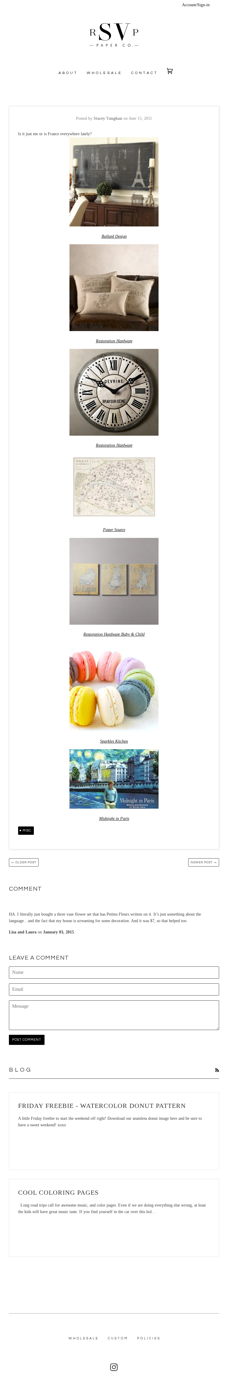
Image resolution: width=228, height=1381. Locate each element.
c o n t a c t (144, 73)
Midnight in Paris (114, 818)
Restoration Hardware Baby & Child (114, 634)
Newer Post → (204, 862)
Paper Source (114, 529)
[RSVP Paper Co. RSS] (217, 1070)
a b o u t (67, 73)
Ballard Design (114, 236)
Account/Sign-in (196, 5)
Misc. (27, 830)
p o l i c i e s (148, 1338)
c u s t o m (117, 1338)
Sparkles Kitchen (114, 741)
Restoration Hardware (114, 341)
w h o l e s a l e (104, 73)
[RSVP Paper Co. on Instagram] (114, 1369)
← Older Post (23, 862)
